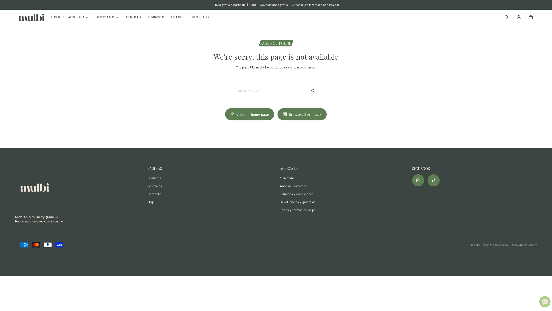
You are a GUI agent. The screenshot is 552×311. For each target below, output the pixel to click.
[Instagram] (418, 180)
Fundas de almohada (67, 17)
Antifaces (133, 17)
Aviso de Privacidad (293, 186)
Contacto (154, 194)
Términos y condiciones (297, 194)
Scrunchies (105, 17)
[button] (507, 17)
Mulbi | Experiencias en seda (491, 245)
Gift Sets (178, 17)
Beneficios (200, 17)
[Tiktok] (434, 180)
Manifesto (287, 178)
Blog (150, 202)
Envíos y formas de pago (297, 210)
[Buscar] (313, 91)
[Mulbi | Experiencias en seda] (31, 17)
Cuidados (154, 178)
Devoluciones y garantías (297, 202)
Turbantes (156, 17)
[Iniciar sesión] (519, 17)
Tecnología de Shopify (523, 245)
